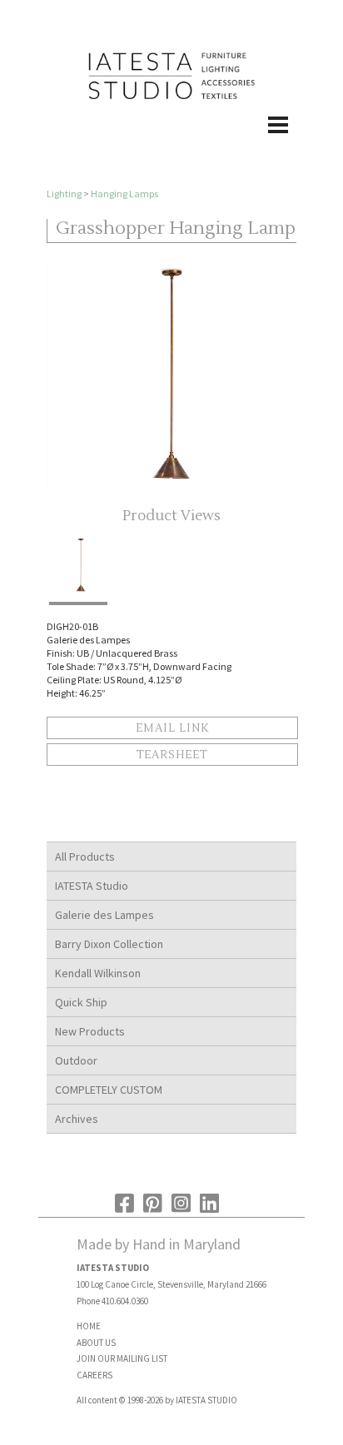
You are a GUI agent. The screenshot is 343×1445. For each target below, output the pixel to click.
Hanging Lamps (124, 193)
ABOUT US (96, 1342)
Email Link (172, 728)
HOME (89, 1326)
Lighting (64, 193)
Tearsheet (172, 755)
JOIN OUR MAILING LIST (122, 1358)
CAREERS (94, 1375)
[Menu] (171, 142)
